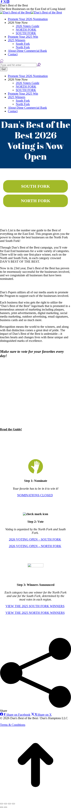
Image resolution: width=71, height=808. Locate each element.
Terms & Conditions (12, 724)
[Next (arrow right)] (5, 807)
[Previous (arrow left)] (1, 807)
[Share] (5, 803)
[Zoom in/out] (13, 803)
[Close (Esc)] (1, 803)
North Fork (35, 200)
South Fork (35, 186)
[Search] (38, 64)
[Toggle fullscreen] (9, 803)
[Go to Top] (35, 799)
